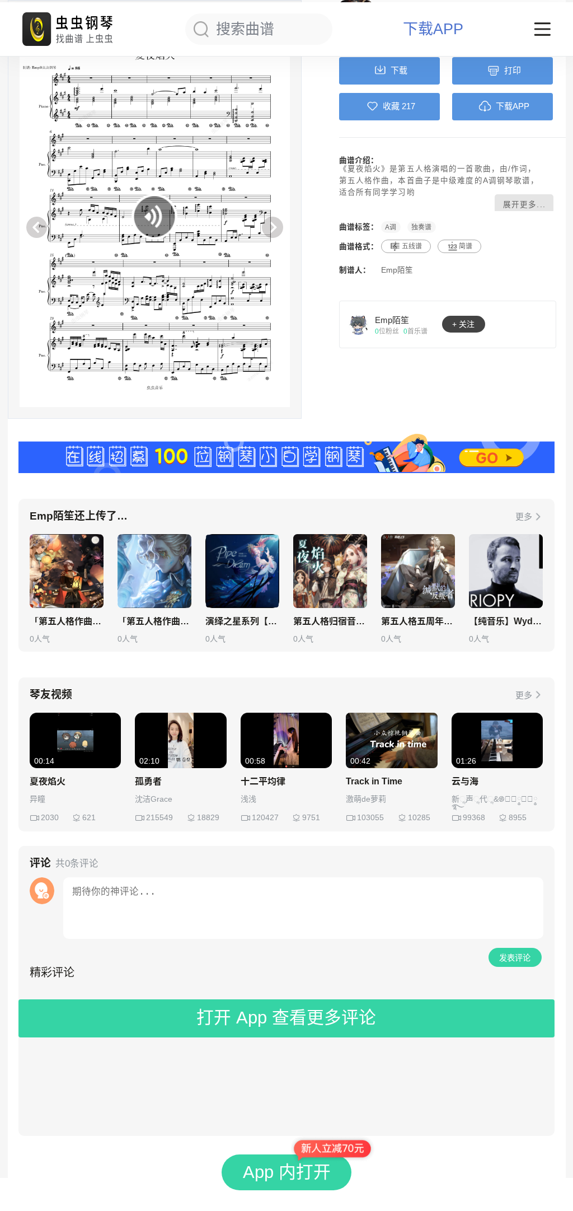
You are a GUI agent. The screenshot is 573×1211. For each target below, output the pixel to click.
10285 (419, 817)
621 (89, 817)
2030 (50, 817)
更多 (523, 516)
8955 (518, 817)
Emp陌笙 (397, 270)
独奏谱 (421, 227)
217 (408, 106)
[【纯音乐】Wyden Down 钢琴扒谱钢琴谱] (506, 571)
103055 (370, 817)
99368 (474, 817)
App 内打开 (287, 1172)
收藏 (391, 106)
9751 (311, 817)
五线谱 (412, 246)
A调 (390, 227)
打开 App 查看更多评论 (286, 1017)
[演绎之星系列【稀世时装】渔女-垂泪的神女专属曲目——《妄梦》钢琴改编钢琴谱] (242, 571)
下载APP (433, 29)
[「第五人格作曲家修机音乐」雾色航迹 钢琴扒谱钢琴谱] (154, 571)
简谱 (465, 246)
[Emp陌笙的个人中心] (358, 324)
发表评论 (514, 957)
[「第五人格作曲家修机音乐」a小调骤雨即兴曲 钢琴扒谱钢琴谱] (67, 571)
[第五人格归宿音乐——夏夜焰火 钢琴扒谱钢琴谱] (330, 571)
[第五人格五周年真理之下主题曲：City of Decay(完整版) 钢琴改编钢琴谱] (418, 571)
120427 (265, 817)
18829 (208, 817)
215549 (159, 817)
